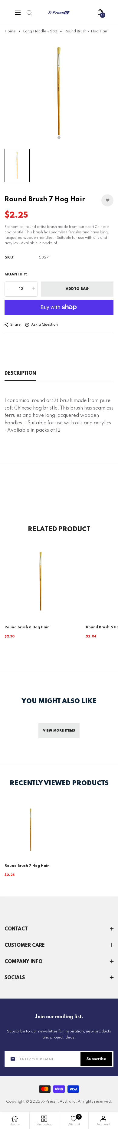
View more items (59, 730)
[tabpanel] (59, 91)
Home (10, 31)
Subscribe (96, 1059)
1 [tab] (59, 137)
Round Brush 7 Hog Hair (27, 866)
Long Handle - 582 (40, 31)
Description (20, 373)
